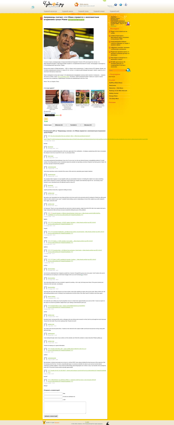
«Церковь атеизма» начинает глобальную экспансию (119, 48)
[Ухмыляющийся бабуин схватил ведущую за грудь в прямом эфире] (98, 97)
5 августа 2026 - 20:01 (53, 359)
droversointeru (51, 268)
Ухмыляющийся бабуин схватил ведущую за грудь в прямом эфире (97, 106)
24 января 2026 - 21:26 (53, 288)
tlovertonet (50, 146)
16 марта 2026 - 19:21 (49, 309)
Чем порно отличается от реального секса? (118, 58)
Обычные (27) (88, 125)
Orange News (113, 96)
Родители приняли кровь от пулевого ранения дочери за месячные (119, 53)
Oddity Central (113, 93)
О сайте (87, 422)
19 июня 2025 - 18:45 (52, 187)
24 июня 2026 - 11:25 (48, 352)
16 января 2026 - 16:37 (53, 270)
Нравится (57, 115)
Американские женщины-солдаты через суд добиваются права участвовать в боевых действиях (52, 107)
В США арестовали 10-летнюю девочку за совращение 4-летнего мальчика (117, 64)
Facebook (115, 4)
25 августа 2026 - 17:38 (49, 383)
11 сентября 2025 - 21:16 (49, 225)
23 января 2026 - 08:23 (53, 279)
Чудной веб (114, 11)
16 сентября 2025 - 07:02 (49, 244)
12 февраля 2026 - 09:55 (53, 298)
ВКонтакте (125, 4)
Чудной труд (83, 11)
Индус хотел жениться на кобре (118, 32)
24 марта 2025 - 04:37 (53, 157)
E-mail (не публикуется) (69, 396)
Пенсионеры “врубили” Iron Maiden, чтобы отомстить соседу (83, 106)
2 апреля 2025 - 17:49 (53, 168)
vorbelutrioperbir (52, 167)
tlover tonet (50, 156)
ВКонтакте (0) (59, 125)
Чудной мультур (50, 11)
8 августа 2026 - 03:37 (49, 373)
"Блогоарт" (56, 422)
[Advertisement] (75, 25)
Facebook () (73, 125)
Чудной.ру (53, 4)
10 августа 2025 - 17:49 (49, 216)
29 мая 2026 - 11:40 (52, 335)
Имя (64, 393)
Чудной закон (67, 11)
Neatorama (112, 85)
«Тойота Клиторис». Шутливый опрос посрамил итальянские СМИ (119, 37)
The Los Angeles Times (63, 76)
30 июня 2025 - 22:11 (52, 194)
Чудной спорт (99, 11)
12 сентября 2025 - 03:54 (49, 235)
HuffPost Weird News (115, 82)
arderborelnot (51, 333)
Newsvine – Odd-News (116, 88)
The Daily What (114, 98)
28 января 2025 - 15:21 (53, 148)
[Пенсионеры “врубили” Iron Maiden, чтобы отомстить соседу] (82, 97)
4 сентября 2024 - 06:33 (49, 140)
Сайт (64, 399)
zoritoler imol (51, 193)
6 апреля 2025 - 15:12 (53, 176)
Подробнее (113, 26)
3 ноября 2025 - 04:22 (49, 262)
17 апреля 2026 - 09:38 (53, 316)
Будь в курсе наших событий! (87, 4)
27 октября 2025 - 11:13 (49, 253)
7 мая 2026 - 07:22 (52, 325)
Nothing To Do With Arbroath (118, 90)
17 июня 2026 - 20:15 (52, 342)
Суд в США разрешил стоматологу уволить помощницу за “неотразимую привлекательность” (67, 107)
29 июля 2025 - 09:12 (52, 205)
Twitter (120, 4)
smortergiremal (51, 174)
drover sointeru (51, 296)
